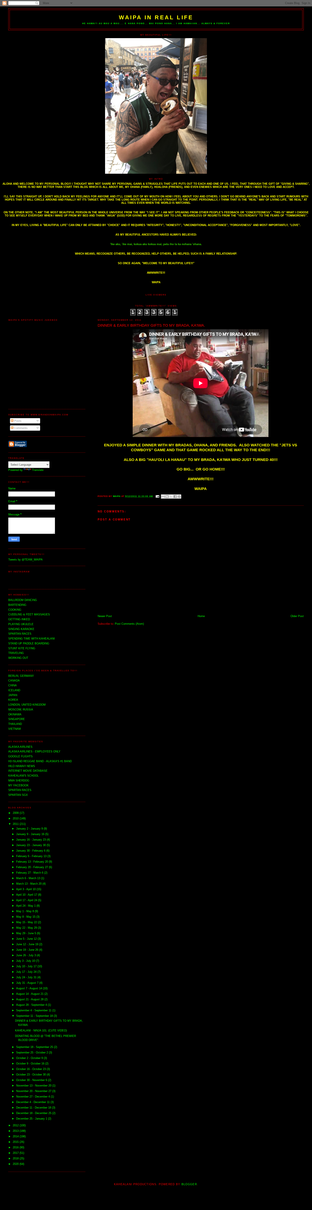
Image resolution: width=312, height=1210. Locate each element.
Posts (17, 420)
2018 (16, 1158)
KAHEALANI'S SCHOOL (23, 775)
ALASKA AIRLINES (20, 746)
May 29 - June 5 (26, 933)
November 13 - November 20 (34, 1085)
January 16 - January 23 (31, 839)
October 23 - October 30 (31, 1074)
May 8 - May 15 (26, 916)
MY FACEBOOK (18, 785)
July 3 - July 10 (26, 960)
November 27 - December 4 (33, 1096)
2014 (16, 1136)
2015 (16, 1141)
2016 (16, 1147)
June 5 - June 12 (27, 938)
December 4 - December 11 (33, 1102)
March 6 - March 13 (28, 878)
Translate (38, 470)
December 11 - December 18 (34, 1107)
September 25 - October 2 (32, 1052)
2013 (16, 1130)
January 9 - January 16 (30, 834)
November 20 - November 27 (34, 1091)
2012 (16, 1125)
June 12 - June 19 (27, 944)
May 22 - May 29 (27, 927)
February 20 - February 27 (32, 867)
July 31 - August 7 (27, 982)
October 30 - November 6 (32, 1080)
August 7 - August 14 (29, 988)
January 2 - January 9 (30, 828)
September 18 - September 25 (35, 1047)
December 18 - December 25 (34, 1113)
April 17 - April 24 (27, 900)
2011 (16, 824)
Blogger (189, 1184)
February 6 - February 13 (31, 856)
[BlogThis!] (167, 496)
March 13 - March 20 (29, 883)
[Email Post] (157, 496)
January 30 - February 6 (31, 850)
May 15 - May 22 (27, 922)
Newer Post (105, 616)
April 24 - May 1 (26, 905)
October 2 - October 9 (30, 1058)
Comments (20, 428)
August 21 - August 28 (30, 999)
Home (201, 616)
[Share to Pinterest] (179, 496)
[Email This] (163, 496)
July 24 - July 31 (26, 977)
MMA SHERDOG (18, 780)
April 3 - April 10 (26, 889)
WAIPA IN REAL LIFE (156, 17)
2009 (16, 813)
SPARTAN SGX (18, 794)
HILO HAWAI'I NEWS (21, 766)
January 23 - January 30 (31, 845)
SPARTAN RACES (19, 790)
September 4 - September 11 (34, 1010)
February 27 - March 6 (30, 872)
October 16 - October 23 (31, 1069)
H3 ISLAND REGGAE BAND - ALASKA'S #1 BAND (40, 761)
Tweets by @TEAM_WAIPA (25, 559)
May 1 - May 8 (25, 911)
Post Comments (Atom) (129, 623)
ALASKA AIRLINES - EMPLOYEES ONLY (34, 751)
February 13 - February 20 (32, 861)
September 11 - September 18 (35, 1015)
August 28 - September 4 (32, 1004)
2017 (16, 1152)
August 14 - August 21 (30, 993)
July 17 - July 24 (26, 971)
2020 (16, 1164)
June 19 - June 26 (27, 949)
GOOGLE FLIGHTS (20, 756)
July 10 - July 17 (26, 966)
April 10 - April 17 (27, 894)
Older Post (297, 616)
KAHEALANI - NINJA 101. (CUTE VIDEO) (41, 1030)
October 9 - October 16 (30, 1063)
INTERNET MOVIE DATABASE (28, 770)
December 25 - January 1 (32, 1118)
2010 (16, 818)
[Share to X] (171, 496)
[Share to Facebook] (175, 496)
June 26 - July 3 (26, 955)
